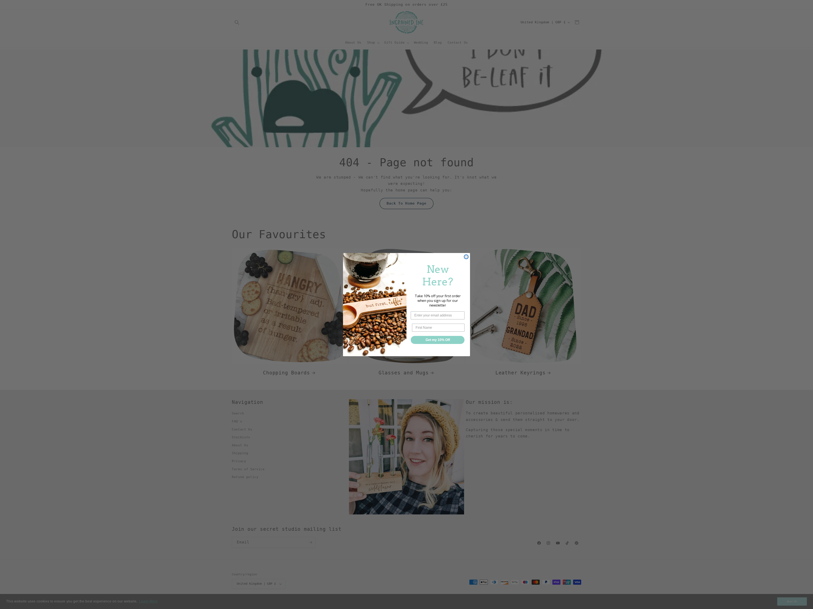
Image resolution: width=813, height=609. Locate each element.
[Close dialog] (466, 257)
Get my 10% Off (438, 340)
